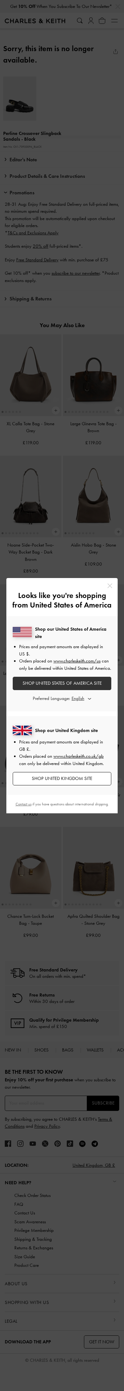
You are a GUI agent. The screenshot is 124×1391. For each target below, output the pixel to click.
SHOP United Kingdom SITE (62, 778)
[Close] (109, 585)
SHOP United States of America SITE (62, 683)
